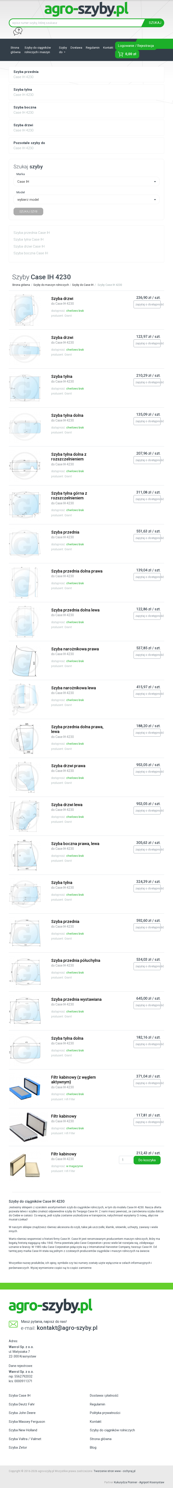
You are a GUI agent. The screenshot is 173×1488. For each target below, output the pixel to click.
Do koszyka (147, 1160)
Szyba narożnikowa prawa (75, 651)
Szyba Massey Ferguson (27, 1422)
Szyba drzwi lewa (66, 807)
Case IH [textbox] (23, 182)
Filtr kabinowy (63, 1118)
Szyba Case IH (19, 1395)
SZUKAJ (155, 23)
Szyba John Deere (22, 1413)
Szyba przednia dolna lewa (75, 612)
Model (20, 192)
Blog (93, 1447)
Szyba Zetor (18, 1447)
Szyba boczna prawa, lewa (75, 846)
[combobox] (86, 181)
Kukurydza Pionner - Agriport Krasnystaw (139, 1482)
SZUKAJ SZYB (28, 211)
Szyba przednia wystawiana (76, 1001)
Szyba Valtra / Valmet (25, 1439)
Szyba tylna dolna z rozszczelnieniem (68, 459)
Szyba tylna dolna (67, 417)
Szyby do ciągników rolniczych (112, 1430)
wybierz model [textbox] (28, 200)
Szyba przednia (65, 534)
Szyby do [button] (63, 50)
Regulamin (93, 47)
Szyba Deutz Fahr (22, 1404)
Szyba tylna (62, 378)
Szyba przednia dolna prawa (76, 573)
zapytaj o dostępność (148, 304)
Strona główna (15, 50)
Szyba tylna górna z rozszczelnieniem (69, 498)
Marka (20, 174)
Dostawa (76, 47)
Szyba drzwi (62, 301)
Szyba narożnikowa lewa (73, 690)
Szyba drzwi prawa (68, 768)
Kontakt (108, 47)
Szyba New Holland (23, 1430)
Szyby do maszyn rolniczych (51, 284)
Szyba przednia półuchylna (75, 962)
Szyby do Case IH (82, 284)
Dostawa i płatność (104, 1395)
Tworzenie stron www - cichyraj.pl (114, 1471)
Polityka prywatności (105, 1413)
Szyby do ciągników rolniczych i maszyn (38, 50)
